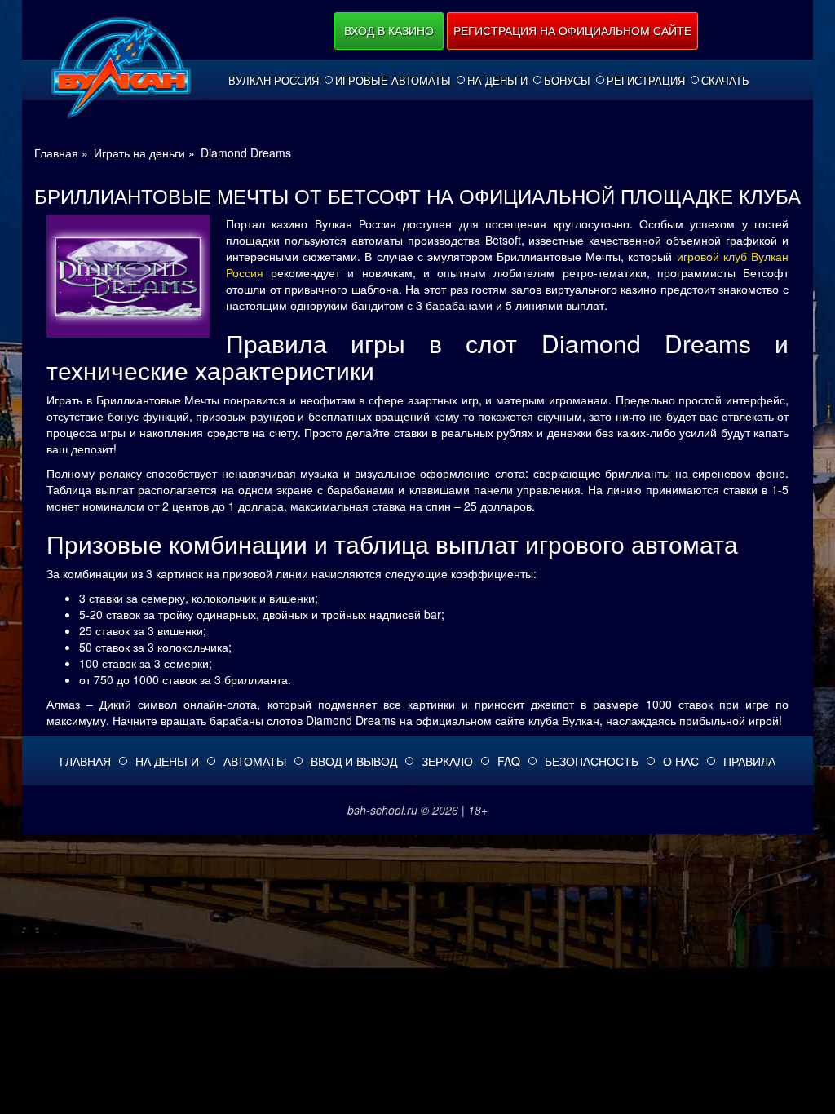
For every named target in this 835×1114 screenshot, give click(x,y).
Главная (85, 761)
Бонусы (567, 80)
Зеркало (447, 761)
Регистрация (646, 80)
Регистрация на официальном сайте (572, 30)
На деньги (497, 80)
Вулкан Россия (273, 80)
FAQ (508, 761)
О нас (681, 761)
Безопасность (591, 761)
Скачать (725, 80)
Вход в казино (389, 30)
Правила (749, 761)
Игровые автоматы (393, 80)
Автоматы (254, 761)
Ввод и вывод (354, 761)
